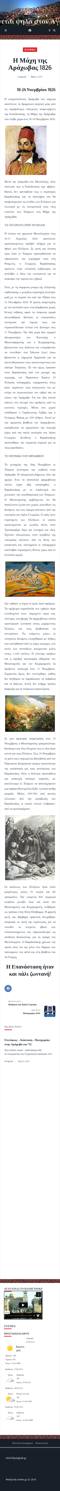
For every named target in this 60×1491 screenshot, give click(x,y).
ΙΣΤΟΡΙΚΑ (30, 49)
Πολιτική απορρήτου (22, 1443)
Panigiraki (22, 76)
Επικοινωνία (42, 1443)
